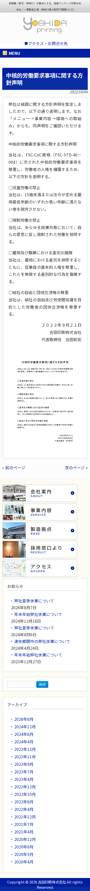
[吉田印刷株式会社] (45, 26)
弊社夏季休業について (34, 601)
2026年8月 (24, 719)
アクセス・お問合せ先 (48, 43)
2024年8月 (24, 734)
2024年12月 (25, 727)
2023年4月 (24, 779)
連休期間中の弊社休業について (42, 641)
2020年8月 (24, 847)
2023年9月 (24, 764)
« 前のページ (13, 468)
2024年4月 (24, 742)
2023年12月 (25, 749)
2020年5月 (24, 854)
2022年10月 (25, 794)
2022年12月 (25, 787)
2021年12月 (25, 817)
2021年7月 (24, 824)
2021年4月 (24, 832)
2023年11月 (25, 757)
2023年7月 (24, 772)
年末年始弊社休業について (38, 614)
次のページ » (76, 468)
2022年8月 (24, 802)
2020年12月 (25, 839)
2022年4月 (24, 809)
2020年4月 (24, 862)
